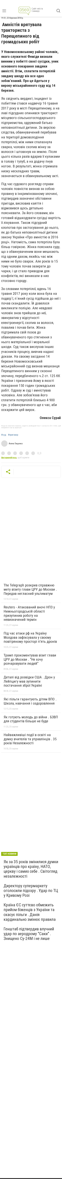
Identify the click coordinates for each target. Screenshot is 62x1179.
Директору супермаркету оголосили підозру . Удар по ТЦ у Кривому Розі (31, 890)
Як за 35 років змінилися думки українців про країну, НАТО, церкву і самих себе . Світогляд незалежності (31, 869)
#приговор (13, 435)
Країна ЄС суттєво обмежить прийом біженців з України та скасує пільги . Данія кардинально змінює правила (30, 912)
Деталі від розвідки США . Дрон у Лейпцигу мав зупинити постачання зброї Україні (29, 681)
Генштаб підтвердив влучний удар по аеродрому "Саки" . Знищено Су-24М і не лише (29, 933)
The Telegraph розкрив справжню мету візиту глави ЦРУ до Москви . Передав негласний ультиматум (30, 589)
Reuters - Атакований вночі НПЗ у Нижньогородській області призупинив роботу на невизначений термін (29, 613)
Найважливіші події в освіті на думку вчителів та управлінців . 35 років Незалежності (30, 739)
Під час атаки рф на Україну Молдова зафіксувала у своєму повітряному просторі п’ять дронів (30, 637)
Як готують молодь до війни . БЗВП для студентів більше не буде (31, 719)
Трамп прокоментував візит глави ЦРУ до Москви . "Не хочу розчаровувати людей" (30, 659)
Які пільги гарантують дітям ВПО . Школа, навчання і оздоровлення (30, 701)
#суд (3, 435)
